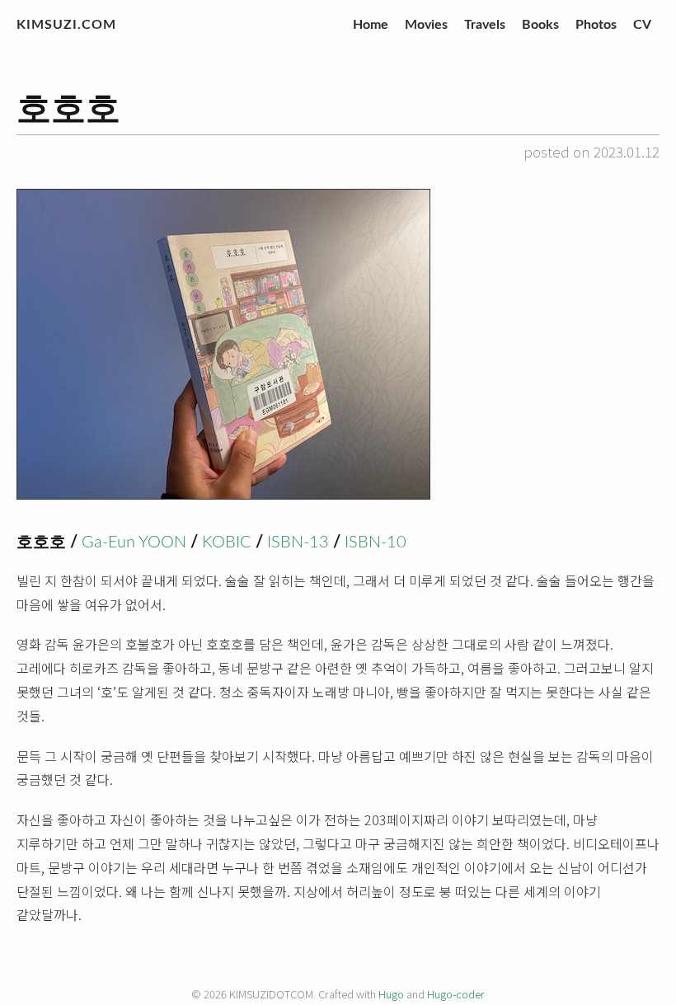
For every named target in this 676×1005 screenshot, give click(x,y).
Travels (484, 24)
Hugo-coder (456, 994)
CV (642, 24)
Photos (596, 24)
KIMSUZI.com (66, 24)
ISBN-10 (375, 542)
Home (370, 24)
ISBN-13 (298, 542)
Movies (426, 24)
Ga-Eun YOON (134, 542)
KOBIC (226, 542)
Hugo (391, 994)
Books (540, 24)
